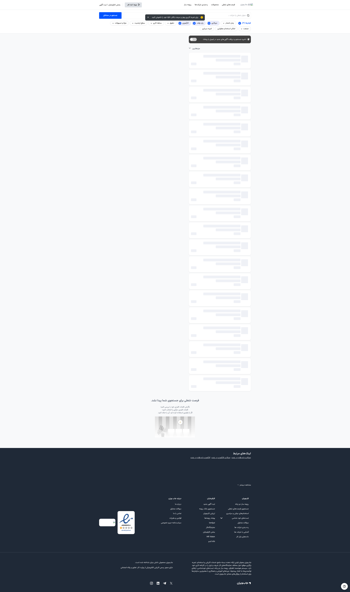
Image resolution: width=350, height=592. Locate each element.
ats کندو (211, 541)
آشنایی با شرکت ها (241, 532)
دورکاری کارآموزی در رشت (220, 457)
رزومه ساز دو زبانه (242, 504)
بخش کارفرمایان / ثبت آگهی (109, 5)
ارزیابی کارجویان (209, 513)
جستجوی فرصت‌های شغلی (238, 508)
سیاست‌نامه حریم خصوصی (171, 522)
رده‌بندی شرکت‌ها (201, 4)
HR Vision (211, 536)
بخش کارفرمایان (209, 532)
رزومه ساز (187, 4)
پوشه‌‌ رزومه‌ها (209, 518)
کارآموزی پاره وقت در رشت (200, 457)
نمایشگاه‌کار (210, 527)
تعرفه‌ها (212, 522)
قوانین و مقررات (175, 518)
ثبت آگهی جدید (209, 504)
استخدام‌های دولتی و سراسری (237, 513)
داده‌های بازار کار (242, 536)
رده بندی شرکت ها (241, 527)
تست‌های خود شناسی (240, 518)
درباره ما (178, 504)
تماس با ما (177, 513)
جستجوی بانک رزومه (207, 508)
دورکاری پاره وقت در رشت (241, 457)
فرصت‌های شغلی (228, 4)
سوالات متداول (243, 522)
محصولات (215, 4)
